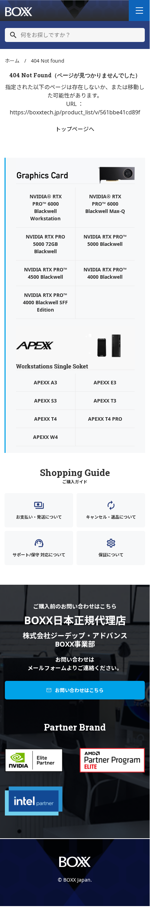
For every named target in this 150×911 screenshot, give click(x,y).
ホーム (12, 60)
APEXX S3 (45, 400)
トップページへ (74, 129)
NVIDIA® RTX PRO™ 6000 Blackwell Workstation (46, 207)
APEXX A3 (45, 382)
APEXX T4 (45, 418)
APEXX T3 (105, 400)
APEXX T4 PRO (105, 418)
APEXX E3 (105, 382)
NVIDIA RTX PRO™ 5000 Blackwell (105, 240)
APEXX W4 (45, 437)
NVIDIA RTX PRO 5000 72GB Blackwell (45, 244)
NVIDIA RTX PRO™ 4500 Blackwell (45, 273)
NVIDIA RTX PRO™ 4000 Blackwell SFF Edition (45, 302)
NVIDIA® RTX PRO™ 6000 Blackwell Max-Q (105, 203)
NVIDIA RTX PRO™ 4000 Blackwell (105, 273)
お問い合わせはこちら (75, 690)
